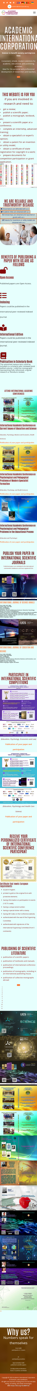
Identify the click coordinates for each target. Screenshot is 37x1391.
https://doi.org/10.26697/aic (20, 1385)
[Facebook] (4, 3)
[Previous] (0, 1311)
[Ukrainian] (32, 3)
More (18, 77)
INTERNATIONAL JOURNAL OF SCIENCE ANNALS (17, 602)
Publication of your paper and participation (17, 443)
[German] (22, 3)
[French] (20, 3)
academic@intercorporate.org (20, 6)
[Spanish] (30, 3)
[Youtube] (10, 3)
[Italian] (25, 3)
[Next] (1, 1311)
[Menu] (34, 12)
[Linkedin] (13, 3)
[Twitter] (7, 3)
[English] (18, 3)
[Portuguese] (27, 3)
